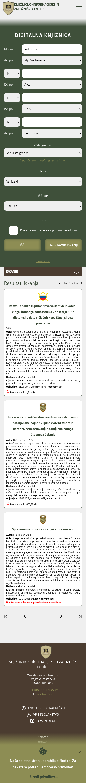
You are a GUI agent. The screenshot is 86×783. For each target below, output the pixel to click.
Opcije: (43, 220)
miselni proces (71, 589)
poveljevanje (12, 592)
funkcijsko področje (68, 380)
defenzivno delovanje (17, 492)
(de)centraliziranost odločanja (21, 595)
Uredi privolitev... (44, 776)
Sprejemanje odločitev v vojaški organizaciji (43, 529)
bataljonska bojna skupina (40, 489)
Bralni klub (46, 721)
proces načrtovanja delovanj (41, 380)
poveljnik (10, 383)
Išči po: (43, 196)
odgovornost (40, 592)
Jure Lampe (19, 535)
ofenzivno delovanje (68, 489)
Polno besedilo (17, 392)
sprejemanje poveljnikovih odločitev (49, 495)
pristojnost (26, 592)
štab (19, 383)
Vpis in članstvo (46, 714)
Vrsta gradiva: (43, 145)
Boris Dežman (20, 440)
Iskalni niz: (11, 49)
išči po (8, 60)
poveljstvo (27, 383)
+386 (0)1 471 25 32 (45, 690)
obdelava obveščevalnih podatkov (47, 492)
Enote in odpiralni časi (46, 708)
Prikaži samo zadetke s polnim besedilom (48, 230)
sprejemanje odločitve (49, 589)
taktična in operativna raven (63, 592)
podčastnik (39, 383)
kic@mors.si (44, 694)
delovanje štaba (22, 495)
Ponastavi (43, 261)
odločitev (50, 383)
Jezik (43, 171)
